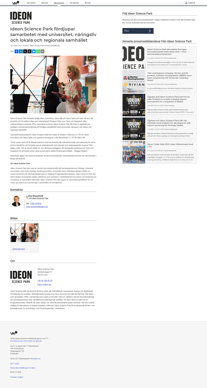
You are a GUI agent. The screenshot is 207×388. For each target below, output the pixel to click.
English (20, 377)
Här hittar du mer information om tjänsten (26, 341)
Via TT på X (14, 364)
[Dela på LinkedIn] (21, 51)
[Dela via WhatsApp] (38, 51)
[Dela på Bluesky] (34, 51)
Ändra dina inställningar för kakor (22, 368)
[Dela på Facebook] (16, 51)
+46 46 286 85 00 (44, 280)
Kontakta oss (35, 359)
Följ (126, 31)
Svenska (13, 377)
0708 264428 (35, 204)
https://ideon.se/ (44, 284)
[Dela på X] (25, 51)
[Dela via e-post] (42, 51)
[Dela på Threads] (29, 51)
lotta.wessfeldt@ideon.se (37, 207)
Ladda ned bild (18, 249)
